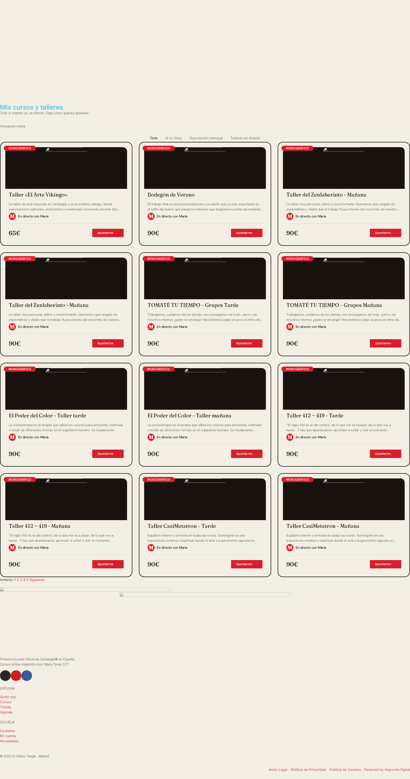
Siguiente (36, 580)
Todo (154, 138)
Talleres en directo (245, 138)
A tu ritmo (174, 138)
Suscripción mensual (206, 138)
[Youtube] (16, 675)
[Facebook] (26, 675)
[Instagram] (5, 675)
